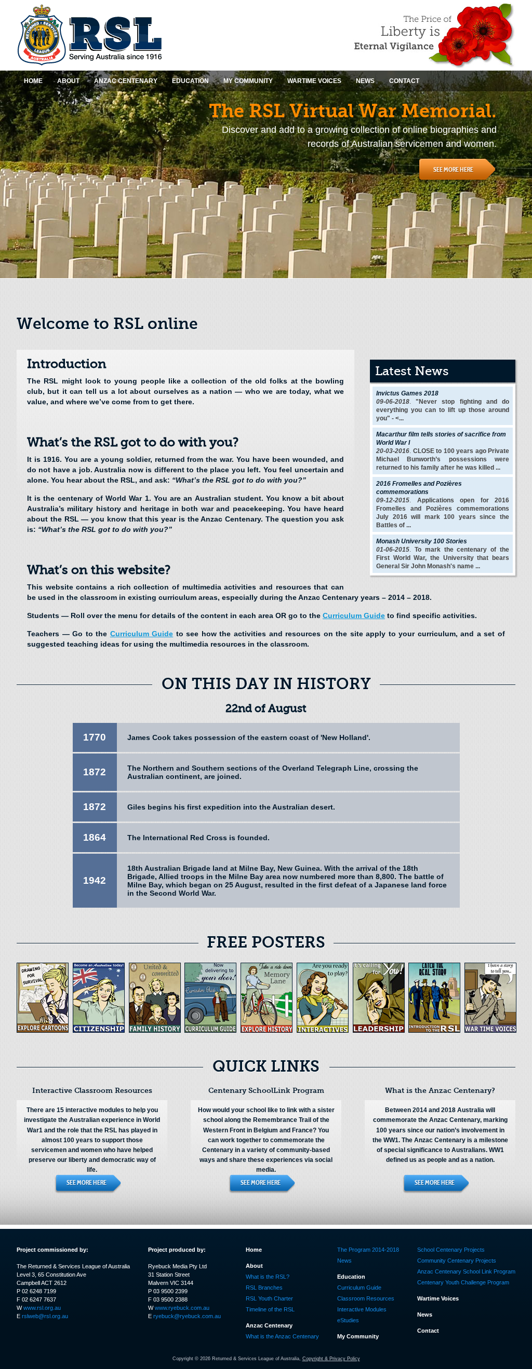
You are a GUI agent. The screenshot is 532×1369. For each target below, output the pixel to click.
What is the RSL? (267, 1277)
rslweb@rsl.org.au (45, 1316)
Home (254, 1250)
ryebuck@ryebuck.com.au (187, 1316)
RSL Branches (264, 1287)
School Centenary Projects (451, 1250)
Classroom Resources (365, 1298)
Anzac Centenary (269, 1325)
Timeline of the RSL (270, 1309)
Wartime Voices (438, 1298)
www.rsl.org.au (42, 1308)
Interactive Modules (362, 1309)
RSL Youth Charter (269, 1298)
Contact (428, 1330)
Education (351, 1277)
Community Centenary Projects (456, 1260)
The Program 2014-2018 (368, 1250)
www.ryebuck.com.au (182, 1308)
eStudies (348, 1320)
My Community (358, 1336)
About (254, 1266)
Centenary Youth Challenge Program (463, 1282)
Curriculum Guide (354, 615)
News (344, 1260)
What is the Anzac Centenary (282, 1336)
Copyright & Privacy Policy (331, 1358)
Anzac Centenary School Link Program (466, 1271)
